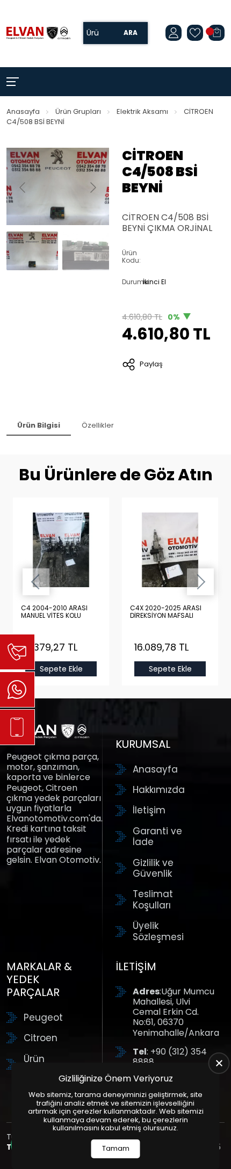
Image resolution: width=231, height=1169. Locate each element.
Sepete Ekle (61, 668)
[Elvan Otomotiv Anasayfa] (38, 33)
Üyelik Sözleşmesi (158, 931)
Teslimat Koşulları (153, 900)
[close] (219, 1063)
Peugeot (43, 1017)
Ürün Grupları (78, 111)
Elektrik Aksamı (142, 111)
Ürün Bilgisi (38, 425)
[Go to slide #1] (32, 251)
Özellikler (98, 425)
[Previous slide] (23, 187)
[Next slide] (92, 187)
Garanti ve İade (157, 837)
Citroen (40, 1038)
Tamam (115, 1148)
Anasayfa (23, 111)
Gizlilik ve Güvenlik (153, 868)
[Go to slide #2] (88, 251)
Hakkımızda (159, 789)
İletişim (149, 810)
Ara (131, 33)
